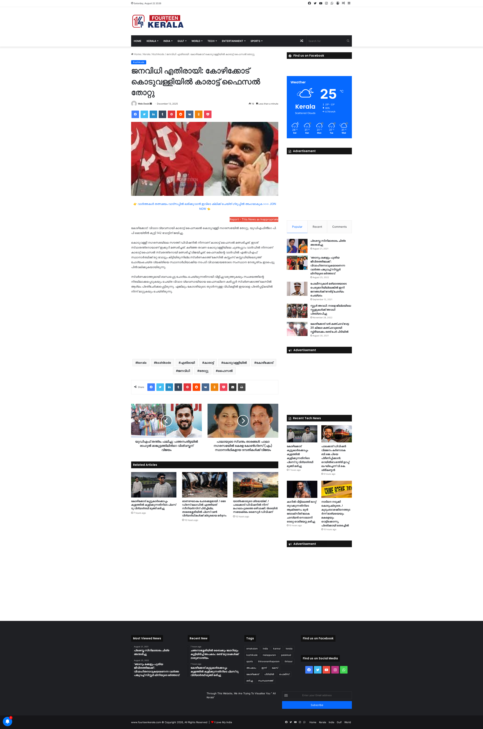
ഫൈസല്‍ (225, 371)
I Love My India (223, 722)
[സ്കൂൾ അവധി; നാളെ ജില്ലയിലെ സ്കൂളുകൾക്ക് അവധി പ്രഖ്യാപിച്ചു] (297, 311)
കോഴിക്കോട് (264, 362)
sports (249, 661)
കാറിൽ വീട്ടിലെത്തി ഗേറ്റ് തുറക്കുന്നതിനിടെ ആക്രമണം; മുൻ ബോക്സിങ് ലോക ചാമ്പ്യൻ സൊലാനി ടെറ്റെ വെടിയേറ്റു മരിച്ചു (301, 511)
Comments (339, 226)
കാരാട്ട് (209, 362)
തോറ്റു (203, 371)
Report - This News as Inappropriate (254, 219)
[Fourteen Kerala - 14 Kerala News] (158, 21)
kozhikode (163, 362)
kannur (277, 648)
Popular (297, 226)
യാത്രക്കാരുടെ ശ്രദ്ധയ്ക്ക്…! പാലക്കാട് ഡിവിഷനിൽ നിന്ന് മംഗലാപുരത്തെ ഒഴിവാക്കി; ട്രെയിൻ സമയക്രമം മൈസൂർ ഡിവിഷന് (255, 506)
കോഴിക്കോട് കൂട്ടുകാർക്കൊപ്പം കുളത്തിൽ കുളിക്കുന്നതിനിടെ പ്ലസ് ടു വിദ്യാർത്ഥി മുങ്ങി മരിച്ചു (153, 504)
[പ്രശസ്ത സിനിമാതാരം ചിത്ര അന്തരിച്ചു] (297, 246)
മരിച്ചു (249, 680)
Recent (317, 226)
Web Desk (143, 103)
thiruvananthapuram (268, 661)
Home (137, 40)
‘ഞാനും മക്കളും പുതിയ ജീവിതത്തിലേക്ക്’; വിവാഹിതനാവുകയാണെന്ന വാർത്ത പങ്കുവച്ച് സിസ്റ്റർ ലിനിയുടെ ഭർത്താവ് (327, 265)
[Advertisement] (204, 326)
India (166, 40)
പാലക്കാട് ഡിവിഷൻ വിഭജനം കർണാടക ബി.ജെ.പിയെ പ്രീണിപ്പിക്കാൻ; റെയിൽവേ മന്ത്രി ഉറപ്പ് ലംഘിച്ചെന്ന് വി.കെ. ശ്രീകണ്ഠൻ (335, 458)
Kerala (151, 40)
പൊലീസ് (284, 674)
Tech (211, 40)
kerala (141, 362)
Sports (255, 40)
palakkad (286, 655)
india (265, 648)
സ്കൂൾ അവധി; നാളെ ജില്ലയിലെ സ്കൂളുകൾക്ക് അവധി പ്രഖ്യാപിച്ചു (330, 309)
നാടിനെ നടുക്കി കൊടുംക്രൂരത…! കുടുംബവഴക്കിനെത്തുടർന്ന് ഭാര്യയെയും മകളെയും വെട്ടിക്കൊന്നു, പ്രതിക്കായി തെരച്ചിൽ (335, 513)
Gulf (181, 40)
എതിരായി (188, 362)
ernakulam (252, 648)
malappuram (269, 655)
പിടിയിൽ (269, 674)
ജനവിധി (184, 371)
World (196, 40)
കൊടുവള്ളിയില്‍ (235, 362)
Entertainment (232, 40)
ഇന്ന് (264, 667)
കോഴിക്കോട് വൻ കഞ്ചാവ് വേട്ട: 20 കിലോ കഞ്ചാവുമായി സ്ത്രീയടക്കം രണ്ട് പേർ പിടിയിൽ (329, 328)
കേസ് (275, 667)
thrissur (288, 661)
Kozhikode (158, 54)
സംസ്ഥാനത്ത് (265, 680)
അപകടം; (251, 667)
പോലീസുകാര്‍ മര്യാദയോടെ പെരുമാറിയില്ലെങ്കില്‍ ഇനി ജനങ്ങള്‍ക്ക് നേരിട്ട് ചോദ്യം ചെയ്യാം (328, 289)
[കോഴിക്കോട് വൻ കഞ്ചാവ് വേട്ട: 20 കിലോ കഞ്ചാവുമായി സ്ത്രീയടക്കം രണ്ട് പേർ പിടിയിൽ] (297, 329)
